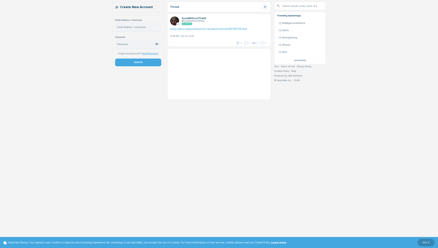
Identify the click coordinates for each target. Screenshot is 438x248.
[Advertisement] (219, 72)
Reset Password (150, 53)
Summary (187, 24)
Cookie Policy (281, 71)
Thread (174, 7)
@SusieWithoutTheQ (193, 20)
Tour (276, 66)
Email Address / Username (128, 20)
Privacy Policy (304, 66)
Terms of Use (288, 66)
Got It (426, 242)
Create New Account (136, 7)
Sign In (138, 62)
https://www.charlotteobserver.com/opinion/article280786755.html (208, 28)
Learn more (278, 242)
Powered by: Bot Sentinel (288, 75)
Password (120, 37)
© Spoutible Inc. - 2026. (287, 80)
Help (293, 71)
